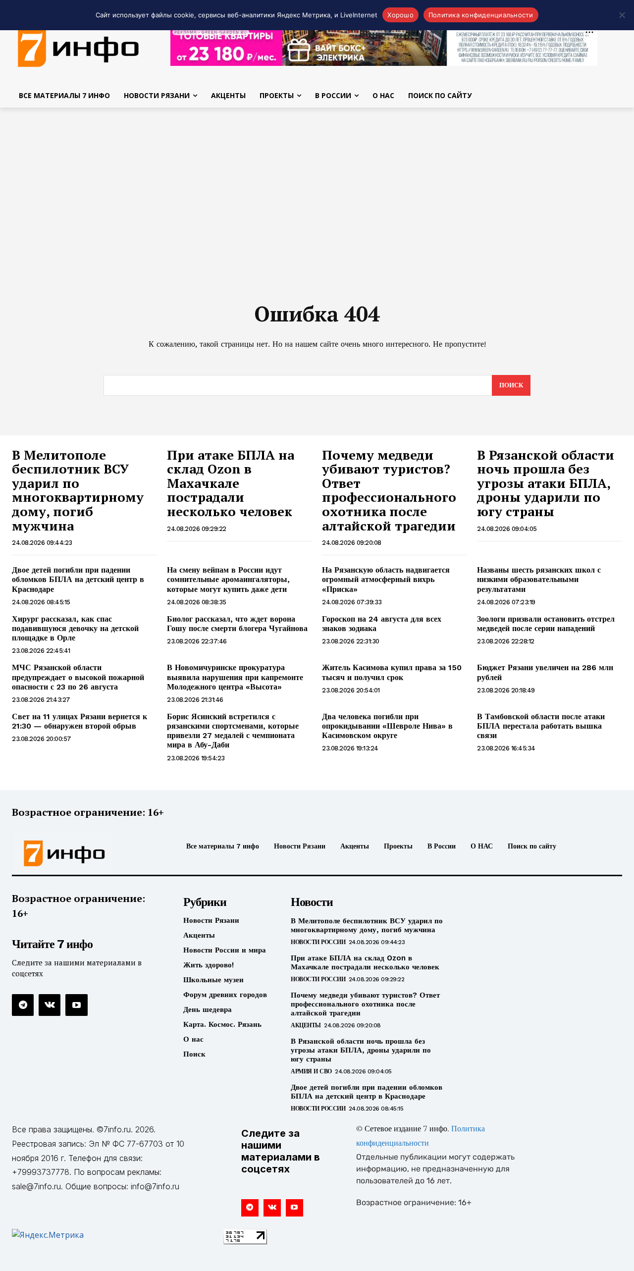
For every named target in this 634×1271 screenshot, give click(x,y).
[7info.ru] (83, 853)
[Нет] (622, 15)
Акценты (306, 1025)
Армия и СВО (311, 1071)
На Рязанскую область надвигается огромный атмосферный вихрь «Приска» (386, 579)
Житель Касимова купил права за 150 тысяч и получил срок (392, 672)
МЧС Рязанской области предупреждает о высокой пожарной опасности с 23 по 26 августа (78, 677)
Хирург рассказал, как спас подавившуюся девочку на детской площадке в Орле (75, 628)
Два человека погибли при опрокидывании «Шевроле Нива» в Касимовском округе (387, 726)
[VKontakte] (49, 1005)
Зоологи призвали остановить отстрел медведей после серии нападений (546, 623)
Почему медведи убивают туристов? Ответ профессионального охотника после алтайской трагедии (389, 490)
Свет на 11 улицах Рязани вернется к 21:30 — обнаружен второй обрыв (79, 721)
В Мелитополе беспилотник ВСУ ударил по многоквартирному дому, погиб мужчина (78, 490)
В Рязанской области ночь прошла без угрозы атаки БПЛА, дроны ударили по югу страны (545, 483)
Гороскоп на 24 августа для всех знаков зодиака (381, 623)
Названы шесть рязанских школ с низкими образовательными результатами (539, 579)
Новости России (318, 942)
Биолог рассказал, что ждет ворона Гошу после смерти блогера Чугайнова (237, 623)
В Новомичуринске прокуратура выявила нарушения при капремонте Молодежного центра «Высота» (235, 677)
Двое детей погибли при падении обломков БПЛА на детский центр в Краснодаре (78, 579)
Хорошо (400, 15)
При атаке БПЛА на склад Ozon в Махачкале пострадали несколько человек (230, 483)
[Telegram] (23, 1005)
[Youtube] (76, 1005)
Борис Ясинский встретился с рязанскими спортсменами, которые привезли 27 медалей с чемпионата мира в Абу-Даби (233, 731)
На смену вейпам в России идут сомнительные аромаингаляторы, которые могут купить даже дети (228, 579)
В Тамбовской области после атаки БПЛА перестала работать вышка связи (541, 726)
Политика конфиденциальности (480, 15)
